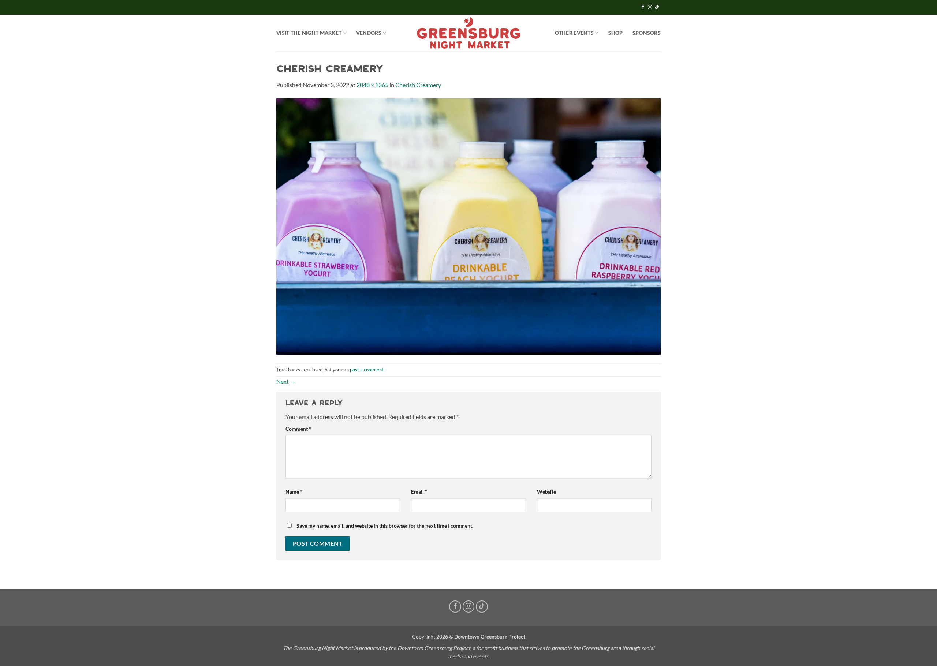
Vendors (368, 33)
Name (293, 492)
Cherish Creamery (418, 84)
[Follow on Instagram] (650, 7)
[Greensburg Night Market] (469, 33)
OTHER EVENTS (574, 33)
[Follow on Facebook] (643, 7)
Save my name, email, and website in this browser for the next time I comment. (384, 526)
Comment (298, 429)
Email (419, 492)
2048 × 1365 (372, 84)
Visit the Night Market (308, 33)
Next (286, 381)
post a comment (367, 370)
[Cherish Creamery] (468, 225)
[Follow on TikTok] (657, 7)
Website (546, 492)
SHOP (615, 33)
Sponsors (646, 33)
